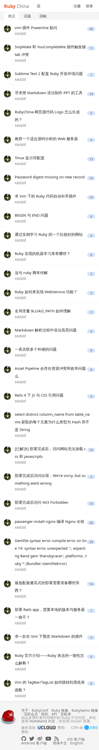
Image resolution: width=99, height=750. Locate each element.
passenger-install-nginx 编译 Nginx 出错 (49, 521)
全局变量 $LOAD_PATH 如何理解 (43, 310)
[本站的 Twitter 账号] (31, 738)
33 (91, 542)
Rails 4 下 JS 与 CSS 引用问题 (39, 395)
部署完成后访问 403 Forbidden (41, 502)
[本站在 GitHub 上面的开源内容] (23, 738)
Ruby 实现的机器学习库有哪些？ (42, 253)
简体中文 (60, 743)
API (54, 713)
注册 (77, 6)
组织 (44, 713)
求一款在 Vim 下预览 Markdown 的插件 (49, 636)
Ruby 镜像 (60, 710)
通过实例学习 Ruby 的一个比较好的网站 (49, 234)
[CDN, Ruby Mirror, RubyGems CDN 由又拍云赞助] (91, 728)
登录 (89, 6)
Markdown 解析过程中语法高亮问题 (46, 330)
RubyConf (40, 710)
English (76, 743)
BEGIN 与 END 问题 (31, 215)
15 (91, 503)
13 (91, 159)
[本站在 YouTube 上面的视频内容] (48, 738)
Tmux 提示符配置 (29, 157)
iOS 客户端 (76, 739)
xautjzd (20, 33)
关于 (24, 710)
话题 (27, 16)
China (16, 6)
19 (91, 197)
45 (91, 29)
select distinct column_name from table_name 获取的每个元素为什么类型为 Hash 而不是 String (52, 422)
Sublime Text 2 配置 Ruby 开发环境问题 (49, 73)
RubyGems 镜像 (85, 710)
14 (91, 94)
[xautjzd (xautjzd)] (7, 28)
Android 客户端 (34, 743)
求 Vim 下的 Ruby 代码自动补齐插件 (45, 196)
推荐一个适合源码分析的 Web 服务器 (46, 138)
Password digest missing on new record (50, 176)
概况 (11, 16)
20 (91, 523)
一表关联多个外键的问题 (36, 349)
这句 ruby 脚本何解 (31, 272)
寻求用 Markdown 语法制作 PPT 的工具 (48, 92)
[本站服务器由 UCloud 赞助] (47, 727)
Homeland (38, 721)
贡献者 (65, 713)
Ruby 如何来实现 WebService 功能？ (46, 291)
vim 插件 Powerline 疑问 (36, 27)
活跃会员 (31, 713)
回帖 (43, 16)
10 (91, 178)
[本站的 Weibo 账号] (39, 738)
